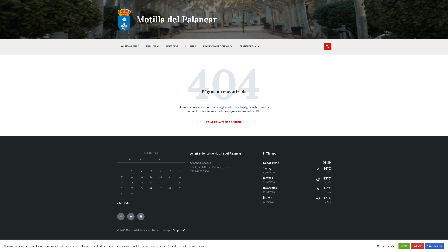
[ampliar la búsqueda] (327, 46)
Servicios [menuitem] (172, 46)
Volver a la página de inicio (224, 122)
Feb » (127, 203)
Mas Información (385, 246)
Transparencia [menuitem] (249, 46)
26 (151, 188)
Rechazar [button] (417, 245)
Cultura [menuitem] (190, 46)
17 (132, 182)
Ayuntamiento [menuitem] (129, 46)
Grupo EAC (179, 230)
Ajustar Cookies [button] (434, 245)
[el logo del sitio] (124, 30)
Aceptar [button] (404, 245)
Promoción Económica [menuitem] (218, 46)
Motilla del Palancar (176, 19)
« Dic (120, 203)
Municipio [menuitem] (152, 46)
